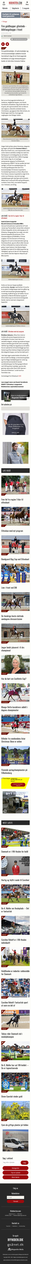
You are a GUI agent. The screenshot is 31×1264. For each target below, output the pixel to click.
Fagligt (4, 1120)
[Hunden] (15, 1239)
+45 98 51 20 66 (8, 1215)
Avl (3, 48)
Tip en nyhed (15, 1173)
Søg (24, 1163)
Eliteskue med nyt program (16, 331)
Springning (5, 582)
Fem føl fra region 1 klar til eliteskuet (12, 217)
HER (19, 376)
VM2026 (4, 846)
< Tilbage (4, 22)
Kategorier (15, 1168)
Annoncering (22, 1226)
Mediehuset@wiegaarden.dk (19, 1215)
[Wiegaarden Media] (15, 1249)
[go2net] (15, 1244)
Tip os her (8, 1226)
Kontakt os (14, 1226)
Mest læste (15, 1177)
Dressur (4, 554)
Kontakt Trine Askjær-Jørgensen (18, 784)
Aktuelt (4, 673)
